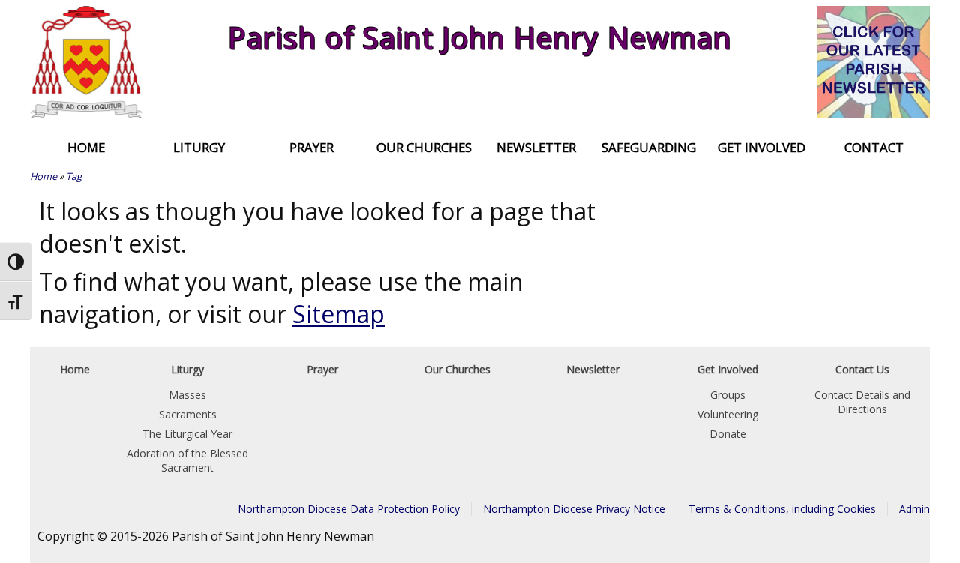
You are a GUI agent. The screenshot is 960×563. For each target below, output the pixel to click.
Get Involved (762, 147)
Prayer (312, 147)
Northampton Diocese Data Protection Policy (349, 509)
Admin (914, 509)
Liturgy (199, 147)
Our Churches (424, 147)
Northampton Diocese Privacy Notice (574, 509)
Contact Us (863, 369)
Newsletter (536, 147)
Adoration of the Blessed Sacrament (187, 460)
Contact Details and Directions (862, 402)
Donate (728, 434)
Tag (74, 176)
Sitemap (338, 314)
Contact (874, 147)
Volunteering (728, 414)
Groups (728, 395)
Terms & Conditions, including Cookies (782, 509)
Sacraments (188, 414)
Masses (187, 395)
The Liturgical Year (187, 434)
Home (86, 147)
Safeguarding (649, 147)
